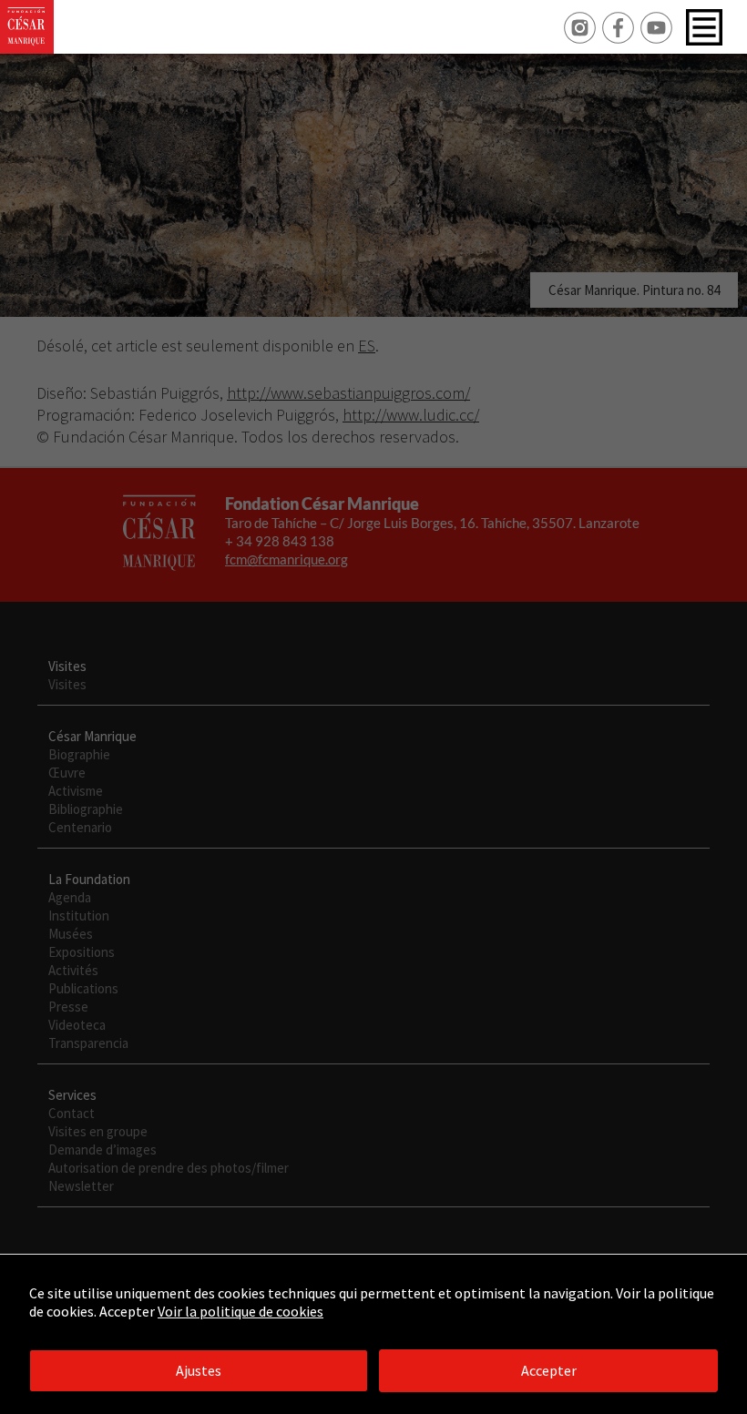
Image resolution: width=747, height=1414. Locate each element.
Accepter (549, 1370)
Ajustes (198, 1370)
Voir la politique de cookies (240, 1311)
